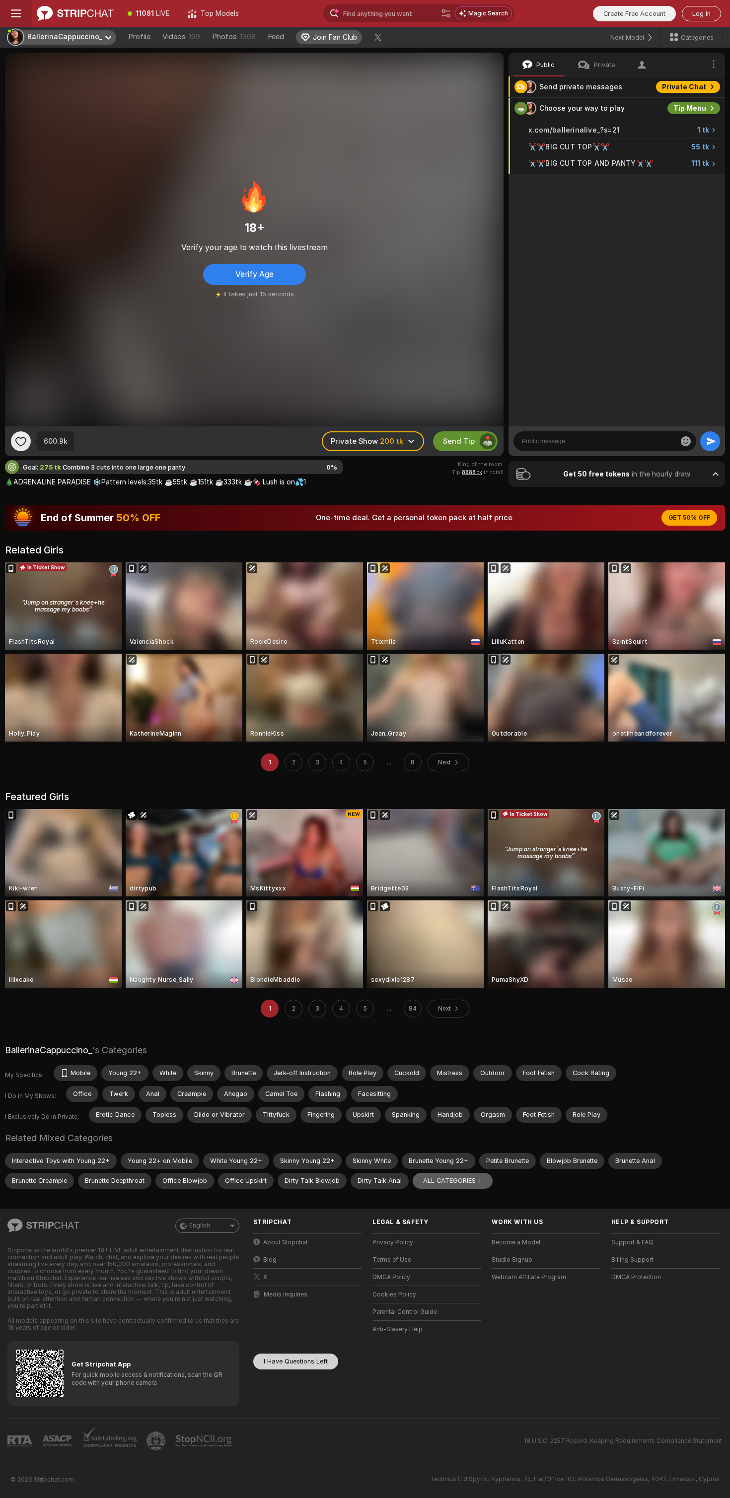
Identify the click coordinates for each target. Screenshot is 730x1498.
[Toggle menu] (16, 13)
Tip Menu (689, 108)
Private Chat (684, 87)
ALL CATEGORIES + (452, 1180)
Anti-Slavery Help (397, 1329)
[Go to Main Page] (75, 13)
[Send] (710, 441)
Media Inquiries (285, 1294)
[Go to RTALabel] (20, 1441)
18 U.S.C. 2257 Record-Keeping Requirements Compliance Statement (623, 1440)
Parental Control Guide (404, 1311)
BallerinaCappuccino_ (48, 1050)
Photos (234, 36)
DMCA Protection (636, 1277)
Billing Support (632, 1259)
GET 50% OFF (689, 517)
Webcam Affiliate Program (529, 1277)
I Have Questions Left (296, 1361)
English (199, 1225)
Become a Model (516, 1242)
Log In (701, 13)
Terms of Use (391, 1259)
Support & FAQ (632, 1242)
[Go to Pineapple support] (156, 1440)
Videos (181, 36)
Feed (276, 36)
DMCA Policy (391, 1277)
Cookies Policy (394, 1294)
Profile (139, 36)
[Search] (446, 13)
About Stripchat (285, 1242)
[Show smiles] (686, 441)
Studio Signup (512, 1259)
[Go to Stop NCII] (204, 1441)
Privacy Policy (392, 1242)
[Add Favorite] (21, 441)
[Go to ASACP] (58, 1440)
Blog (270, 1259)
